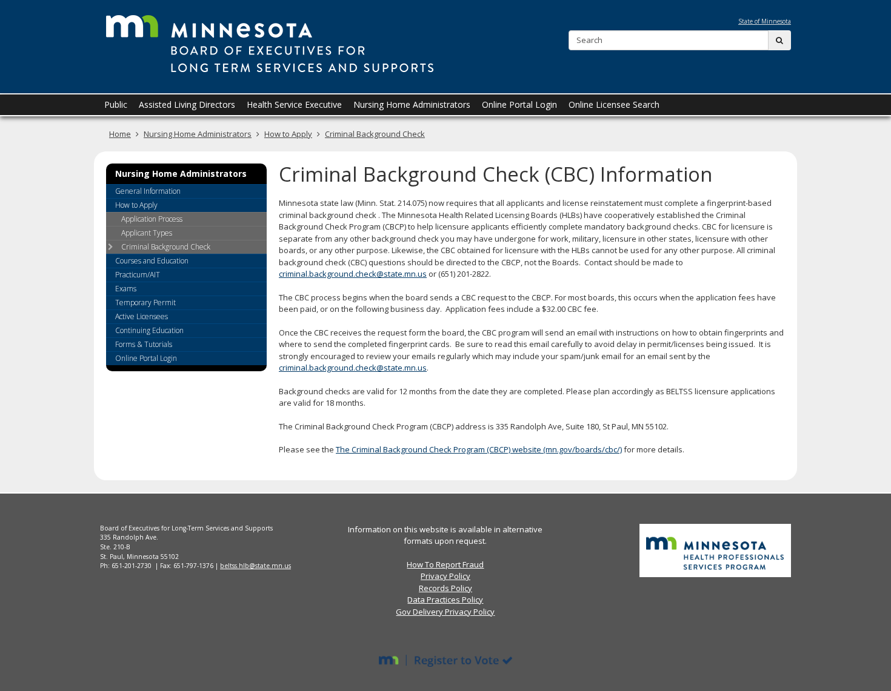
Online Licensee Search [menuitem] (614, 104)
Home (120, 133)
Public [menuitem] (115, 104)
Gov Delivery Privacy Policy (445, 611)
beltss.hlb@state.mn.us (255, 565)
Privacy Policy (445, 575)
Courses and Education (152, 261)
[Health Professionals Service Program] (715, 550)
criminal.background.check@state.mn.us (353, 273)
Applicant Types (146, 233)
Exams (125, 288)
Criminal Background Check (375, 133)
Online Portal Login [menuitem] (519, 104)
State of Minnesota (764, 21)
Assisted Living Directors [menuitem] (187, 104)
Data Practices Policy (445, 599)
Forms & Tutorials (143, 344)
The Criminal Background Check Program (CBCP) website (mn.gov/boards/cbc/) (479, 449)
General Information (148, 191)
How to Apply (288, 133)
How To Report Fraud (445, 564)
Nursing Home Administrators (198, 133)
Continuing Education (149, 330)
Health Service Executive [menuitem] (294, 104)
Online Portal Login (146, 358)
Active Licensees (141, 316)
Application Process (151, 219)
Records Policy (445, 588)
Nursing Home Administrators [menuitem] (411, 104)
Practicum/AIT (137, 274)
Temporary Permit (145, 302)
